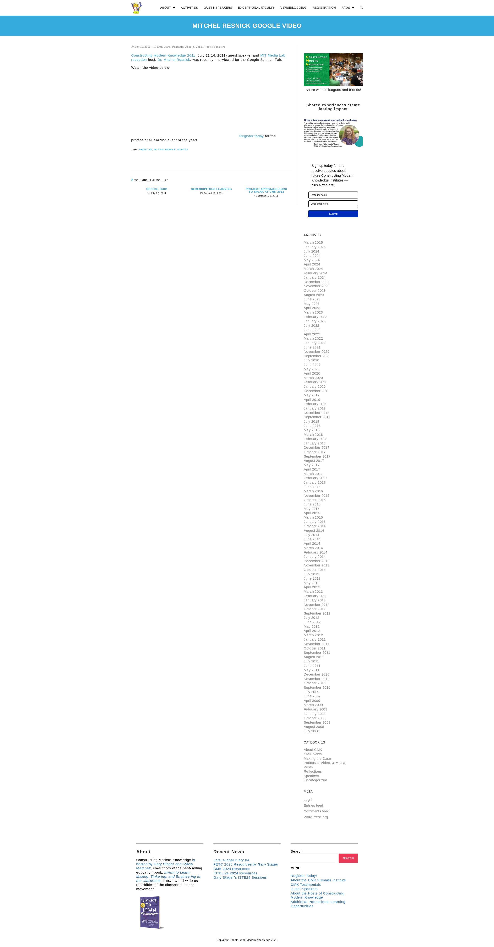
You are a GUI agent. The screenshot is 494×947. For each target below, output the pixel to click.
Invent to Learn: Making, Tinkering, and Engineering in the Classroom (168, 877)
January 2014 (315, 557)
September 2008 (317, 722)
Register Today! (304, 876)
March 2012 (313, 635)
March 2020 (313, 378)
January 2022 (315, 343)
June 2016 (312, 487)
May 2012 (312, 626)
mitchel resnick (165, 149)
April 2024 (312, 264)
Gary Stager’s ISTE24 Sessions (240, 877)
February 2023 (315, 317)
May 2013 (312, 583)
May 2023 (312, 304)
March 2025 (313, 242)
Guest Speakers (304, 889)
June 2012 (312, 622)
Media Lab (145, 149)
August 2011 (314, 657)
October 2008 (315, 718)
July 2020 (311, 360)
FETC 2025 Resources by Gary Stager (245, 864)
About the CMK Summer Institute (318, 880)
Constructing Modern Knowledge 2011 (163, 55)
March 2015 (313, 517)
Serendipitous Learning (211, 189)
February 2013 (315, 596)
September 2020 (317, 356)
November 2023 (316, 286)
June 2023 (312, 299)
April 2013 (312, 587)
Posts (208, 47)
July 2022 (311, 325)
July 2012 (311, 618)
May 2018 (312, 430)
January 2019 (315, 408)
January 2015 (315, 522)
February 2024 (315, 273)
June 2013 (312, 578)
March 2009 (313, 705)
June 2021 (312, 347)
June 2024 (312, 256)
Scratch (183, 149)
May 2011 (311, 670)
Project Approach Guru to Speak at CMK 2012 (266, 190)
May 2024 (312, 260)
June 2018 (312, 426)
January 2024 (315, 277)
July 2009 (311, 692)
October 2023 (315, 290)
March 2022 (313, 338)
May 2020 (312, 369)
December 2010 (316, 674)
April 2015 (312, 513)
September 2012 (317, 613)
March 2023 (313, 312)
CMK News (163, 47)
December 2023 (316, 282)
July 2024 (311, 251)
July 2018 (311, 421)
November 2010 (316, 679)
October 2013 (315, 570)
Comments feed (316, 811)
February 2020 (315, 382)
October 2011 (315, 648)
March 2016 (313, 491)
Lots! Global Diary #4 (231, 860)
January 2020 (315, 386)
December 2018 (316, 413)
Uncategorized (315, 780)
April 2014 (312, 543)
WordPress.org (316, 817)
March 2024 (313, 269)
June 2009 (312, 696)
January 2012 (315, 639)
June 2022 (312, 330)
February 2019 (315, 404)
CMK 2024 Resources (231, 869)
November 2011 (316, 644)
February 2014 (315, 552)
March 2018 (313, 435)
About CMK (313, 750)
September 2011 (317, 653)
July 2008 (311, 731)
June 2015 (312, 504)
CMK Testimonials (306, 885)
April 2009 (312, 701)
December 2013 (316, 561)
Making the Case (317, 758)
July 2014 (311, 535)
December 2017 (316, 447)
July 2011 (311, 661)
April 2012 (312, 631)
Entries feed (313, 805)
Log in (309, 800)
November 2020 (316, 352)
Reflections (313, 771)
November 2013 (316, 565)
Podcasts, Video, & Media (187, 47)
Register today (251, 136)
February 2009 (315, 709)
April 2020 (312, 373)
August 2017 (314, 461)
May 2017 (312, 465)
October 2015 (315, 500)
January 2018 (315, 443)
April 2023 (312, 308)
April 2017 (312, 469)
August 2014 (314, 530)
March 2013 (313, 591)
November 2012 (316, 605)
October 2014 (315, 526)
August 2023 (314, 295)
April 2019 (312, 400)
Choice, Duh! (156, 189)
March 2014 (313, 548)
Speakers (219, 47)
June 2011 (312, 666)
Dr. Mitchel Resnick (173, 60)
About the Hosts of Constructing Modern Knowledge (317, 895)
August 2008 (314, 727)
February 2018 (315, 439)
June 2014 (312, 539)
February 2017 (315, 478)
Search (297, 851)
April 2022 (312, 334)
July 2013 (311, 574)
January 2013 (315, 600)
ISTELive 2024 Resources (235, 873)
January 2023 (315, 321)
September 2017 (317, 456)
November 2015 (316, 496)
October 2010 (315, 683)
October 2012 (315, 609)
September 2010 (317, 687)
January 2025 (315, 247)
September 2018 (317, 417)
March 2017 (313, 474)
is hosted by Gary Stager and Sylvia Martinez (165, 864)
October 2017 (315, 452)
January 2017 (315, 482)
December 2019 (316, 391)
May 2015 (312, 509)
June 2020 (312, 365)
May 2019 (312, 395)
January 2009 (315, 714)
